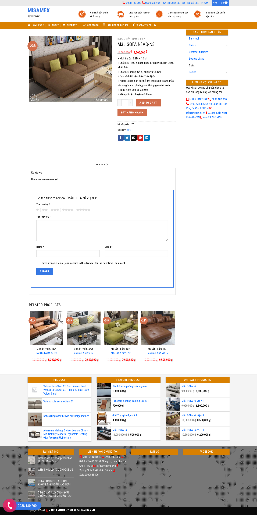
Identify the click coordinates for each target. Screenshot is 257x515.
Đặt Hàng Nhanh (132, 112)
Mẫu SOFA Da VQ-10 (47, 353)
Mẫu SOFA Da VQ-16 (158, 353)
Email (109, 246)
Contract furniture (198, 52)
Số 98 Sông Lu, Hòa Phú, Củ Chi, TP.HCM (185, 3)
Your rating (43, 204)
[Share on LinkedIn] (147, 138)
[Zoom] (33, 97)
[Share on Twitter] (127, 138)
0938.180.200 (133, 3)
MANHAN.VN (88, 510)
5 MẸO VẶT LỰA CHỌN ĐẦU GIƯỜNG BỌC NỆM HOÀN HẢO (55, 494)
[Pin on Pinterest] (140, 138)
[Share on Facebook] (121, 138)
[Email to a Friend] (134, 138)
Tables (192, 72)
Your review (43, 216)
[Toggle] (226, 45)
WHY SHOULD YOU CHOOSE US (55, 469)
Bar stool (194, 38)
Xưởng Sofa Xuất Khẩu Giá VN (95, 470)
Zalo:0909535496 (212, 117)
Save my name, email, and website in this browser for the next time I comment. (84, 263)
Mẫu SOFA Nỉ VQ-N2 (121, 353)
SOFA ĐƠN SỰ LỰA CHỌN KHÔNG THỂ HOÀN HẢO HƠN (54, 482)
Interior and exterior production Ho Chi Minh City (55, 459)
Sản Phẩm (131, 38)
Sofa (192, 65)
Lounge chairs (196, 58)
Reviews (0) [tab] (102, 164)
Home (120, 38)
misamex (39, 10)
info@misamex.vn (195, 113)
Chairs (192, 45)
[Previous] (30, 340)
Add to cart (148, 102)
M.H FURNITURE (198, 99)
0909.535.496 (152, 3)
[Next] (174, 340)
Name (40, 246)
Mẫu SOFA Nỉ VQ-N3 (83, 353)
